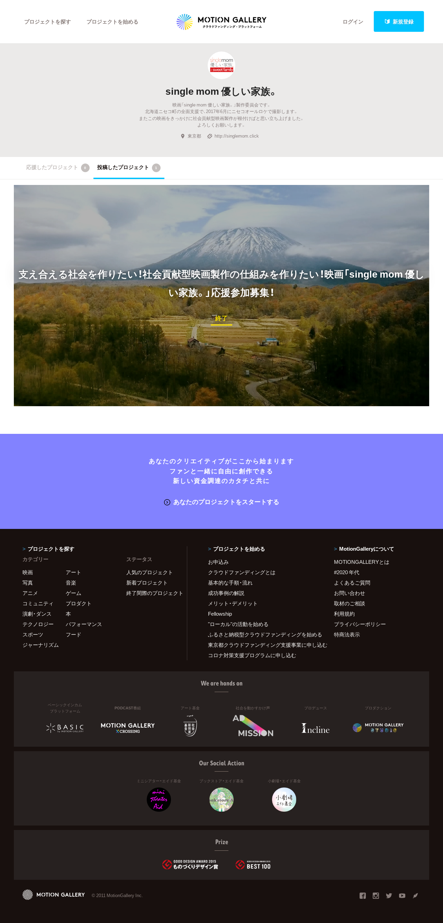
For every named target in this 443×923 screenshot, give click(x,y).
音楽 (71, 582)
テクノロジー (38, 624)
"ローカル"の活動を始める (238, 624)
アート (73, 572)
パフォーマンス (84, 624)
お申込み (218, 562)
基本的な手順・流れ (230, 582)
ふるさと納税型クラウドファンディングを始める (262, 634)
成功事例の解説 (226, 593)
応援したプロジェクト (56, 167)
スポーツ (32, 634)
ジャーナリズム (40, 645)
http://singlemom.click (237, 135)
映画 (27, 572)
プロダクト (79, 603)
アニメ (30, 593)
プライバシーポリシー (360, 624)
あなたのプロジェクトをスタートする (226, 501)
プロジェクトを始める (112, 21)
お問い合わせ (349, 593)
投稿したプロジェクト (127, 167)
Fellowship (220, 613)
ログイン (353, 21)
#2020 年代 (346, 572)
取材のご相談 (349, 603)
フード (73, 634)
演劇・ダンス (37, 613)
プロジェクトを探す (47, 21)
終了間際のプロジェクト (152, 593)
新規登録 (403, 21)
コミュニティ (38, 603)
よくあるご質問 (352, 582)
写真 (27, 582)
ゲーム (73, 593)
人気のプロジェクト (149, 572)
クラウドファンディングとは (241, 572)
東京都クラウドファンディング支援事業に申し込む (262, 645)
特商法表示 (347, 634)
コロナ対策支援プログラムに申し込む (252, 655)
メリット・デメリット (233, 603)
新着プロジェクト (147, 582)
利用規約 (344, 613)
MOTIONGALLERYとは (361, 562)
